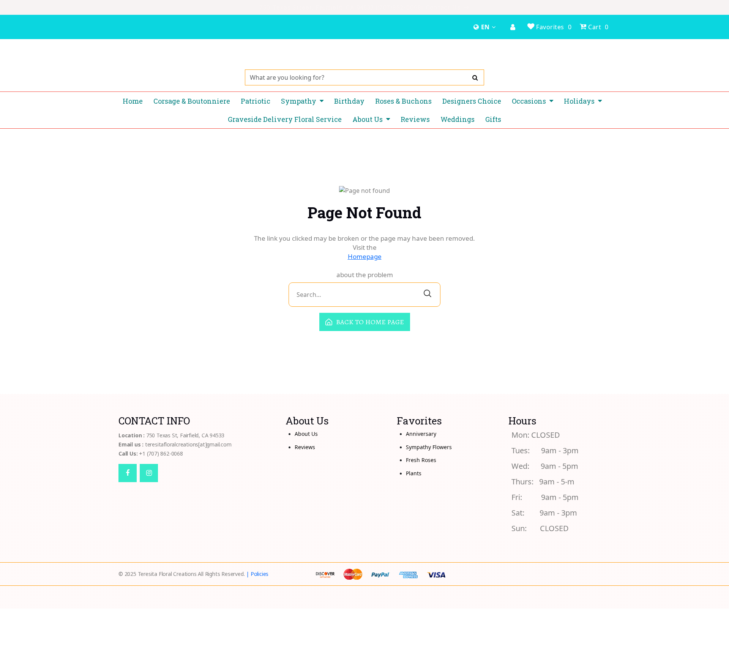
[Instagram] (149, 473)
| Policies (257, 573)
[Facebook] (127, 473)
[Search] (475, 77)
